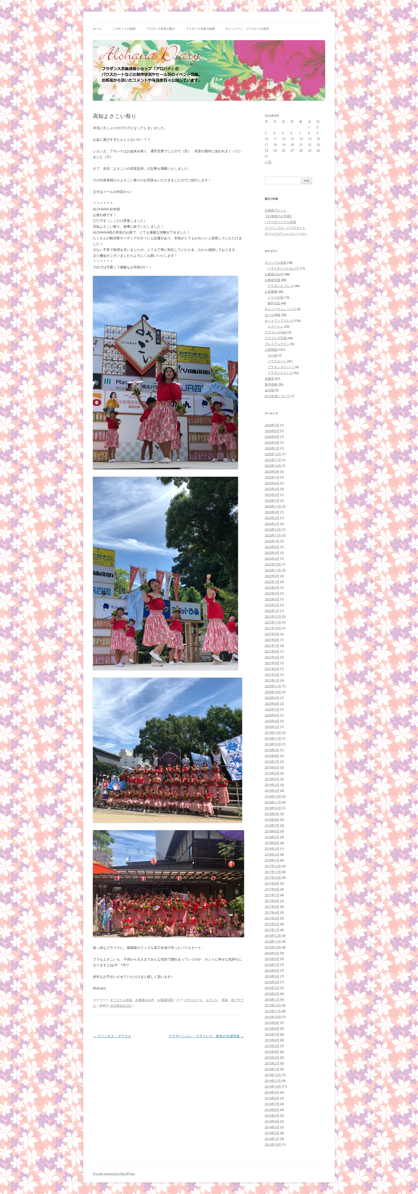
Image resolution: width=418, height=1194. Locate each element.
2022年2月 (272, 605)
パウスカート (193, 1000)
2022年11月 (273, 570)
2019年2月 (272, 790)
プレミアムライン (277, 344)
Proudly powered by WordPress (114, 1174)
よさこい (212, 1000)
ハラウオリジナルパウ (283, 268)
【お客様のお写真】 (279, 216)
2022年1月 (272, 610)
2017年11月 (273, 872)
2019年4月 (272, 779)
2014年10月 (273, 1086)
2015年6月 (272, 1040)
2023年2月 (272, 558)
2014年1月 (272, 1138)
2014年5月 (272, 1115)
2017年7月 (272, 895)
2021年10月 (273, 628)
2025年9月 (272, 471)
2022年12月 (273, 564)
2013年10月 (273, 1144)
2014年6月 (272, 1109)
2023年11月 (273, 535)
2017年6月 (272, 901)
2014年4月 (272, 1121)
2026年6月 (272, 431)
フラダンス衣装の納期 (200, 29)
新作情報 (271, 384)
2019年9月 (272, 750)
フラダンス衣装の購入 (160, 29)
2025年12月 (273, 454)
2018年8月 (272, 819)
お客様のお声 (144, 1000)
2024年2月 (272, 523)
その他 (272, 355)
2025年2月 (272, 494)
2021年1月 (272, 680)
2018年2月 (272, 854)
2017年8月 (272, 889)
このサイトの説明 (123, 29)
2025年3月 (272, 489)
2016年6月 (272, 970)
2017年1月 (272, 930)
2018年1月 (272, 860)
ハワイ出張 (275, 297)
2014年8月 (272, 1098)
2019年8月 (272, 756)
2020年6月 (272, 715)
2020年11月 (273, 686)
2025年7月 (272, 477)
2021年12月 (273, 616)
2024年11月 (273, 506)
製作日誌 (274, 303)
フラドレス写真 (276, 338)
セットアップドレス (279, 320)
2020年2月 (272, 727)
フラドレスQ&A (276, 332)
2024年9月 (272, 512)
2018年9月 (272, 814)
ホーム (97, 29)
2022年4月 (272, 593)
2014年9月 (272, 1092)
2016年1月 (272, 999)
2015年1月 (272, 1069)
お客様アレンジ (276, 210)
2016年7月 (272, 964)
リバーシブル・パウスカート (285, 228)
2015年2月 (272, 1063)
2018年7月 (272, 825)
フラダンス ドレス (280, 286)
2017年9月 (272, 883)
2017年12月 (273, 866)
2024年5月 (272, 518)
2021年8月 (272, 639)
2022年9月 (272, 576)
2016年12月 (273, 935)
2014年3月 (272, 1127)
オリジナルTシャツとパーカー (286, 233)
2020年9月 (272, 698)
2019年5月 (272, 773)
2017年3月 (272, 918)
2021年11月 (273, 622)
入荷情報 (271, 349)
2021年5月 (272, 657)
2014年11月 (273, 1080)
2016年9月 (272, 953)
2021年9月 (272, 634)
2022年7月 (272, 581)
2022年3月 (272, 599)
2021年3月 (272, 669)
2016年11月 (273, 941)
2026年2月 (272, 448)
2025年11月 (273, 460)
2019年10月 (273, 744)
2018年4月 (272, 843)
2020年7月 (272, 709)
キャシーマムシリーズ (280, 309)
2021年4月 (272, 663)
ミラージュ (275, 326)
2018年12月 (273, 796)
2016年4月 (272, 982)
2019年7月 (272, 761)
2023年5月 (272, 547)
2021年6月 (272, 651)
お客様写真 (165, 1000)
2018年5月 (272, 837)
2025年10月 (273, 465)
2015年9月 (272, 1022)
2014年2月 (272, 1133)
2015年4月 (272, 1051)
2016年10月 (273, 947)
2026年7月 (272, 425)
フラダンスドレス (280, 373)
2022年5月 (272, 587)
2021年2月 (272, 674)
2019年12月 (273, 732)
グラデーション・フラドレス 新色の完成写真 (206, 1036)
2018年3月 (272, 848)
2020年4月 (272, 721)
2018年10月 (273, 808)
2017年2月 (272, 924)
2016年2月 (272, 993)
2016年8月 (272, 959)
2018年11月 (273, 802)
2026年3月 (272, 442)
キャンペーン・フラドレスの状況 (247, 29)
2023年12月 (273, 529)
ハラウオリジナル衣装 (280, 222)
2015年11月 (273, 1011)
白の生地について (277, 396)
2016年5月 (272, 976)
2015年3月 (272, 1057)
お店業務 (271, 291)
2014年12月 (273, 1075)
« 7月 (268, 162)
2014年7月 (272, 1104)
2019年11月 (273, 738)
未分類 (269, 390)
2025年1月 (272, 500)
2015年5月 (272, 1046)
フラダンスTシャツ (281, 367)
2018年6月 (272, 831)
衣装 (225, 1000)
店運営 (269, 378)
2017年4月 (272, 912)
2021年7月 (272, 645)
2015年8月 (272, 1028)
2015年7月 (272, 1034)
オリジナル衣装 (121, 1000)
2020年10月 (273, 692)
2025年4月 (272, 483)
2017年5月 (272, 906)
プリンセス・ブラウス (112, 1036)
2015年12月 (273, 1005)
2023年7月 (272, 541)
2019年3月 (272, 785)
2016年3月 (272, 988)
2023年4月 (272, 552)
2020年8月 (272, 703)
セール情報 (272, 315)
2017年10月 (273, 877)
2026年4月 (272, 436)
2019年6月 (272, 767)
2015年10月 (273, 1017)
